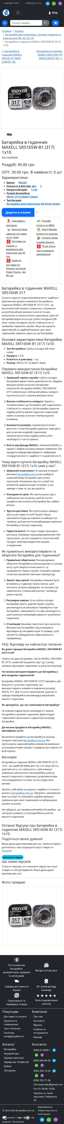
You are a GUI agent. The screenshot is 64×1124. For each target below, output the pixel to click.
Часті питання (12, 1028)
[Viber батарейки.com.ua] (60, 3)
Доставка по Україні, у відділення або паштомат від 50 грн (16, 249)
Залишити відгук (12, 857)
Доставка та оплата (15, 1016)
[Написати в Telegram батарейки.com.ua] (42, 1119)
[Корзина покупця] (55, 23)
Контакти (38, 1020)
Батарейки (10, 1049)
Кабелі (7, 1066)
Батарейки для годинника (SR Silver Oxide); (33, 203)
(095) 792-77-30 (41, 1080)
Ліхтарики (9, 1070)
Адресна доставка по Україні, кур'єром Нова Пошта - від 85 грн (16, 268)
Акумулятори (11, 1053)
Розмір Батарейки (18, 193)
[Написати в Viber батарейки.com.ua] (55, 1119)
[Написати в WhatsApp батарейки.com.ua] (49, 1119)
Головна (6, 31)
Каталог (19, 31)
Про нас (38, 1016)
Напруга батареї (17, 189)
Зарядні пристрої (14, 1057)
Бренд (10, 182)
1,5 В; (34, 189)
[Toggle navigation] (18, 13)
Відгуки (37, 1025)
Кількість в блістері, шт (21, 186)
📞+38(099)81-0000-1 (11, 3)
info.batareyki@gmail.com (48, 1084)
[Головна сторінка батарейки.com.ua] (6, 12)
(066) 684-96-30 (42, 1060)
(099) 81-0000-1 (42, 1050)
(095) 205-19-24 (42, 1070)
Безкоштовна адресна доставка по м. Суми (16, 233)
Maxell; (22, 182)
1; (41, 186)
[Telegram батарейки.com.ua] (48, 3)
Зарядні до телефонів (16, 1062)
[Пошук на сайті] (45, 23)
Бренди (37, 1037)
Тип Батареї (14, 200)
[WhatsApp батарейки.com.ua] (54, 3)
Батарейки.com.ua (28, 474)
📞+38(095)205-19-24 (32, 3)
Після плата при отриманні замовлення (45, 250)
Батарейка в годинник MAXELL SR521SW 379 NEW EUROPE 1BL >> (49, 55)
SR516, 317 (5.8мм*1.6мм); (22, 196)
